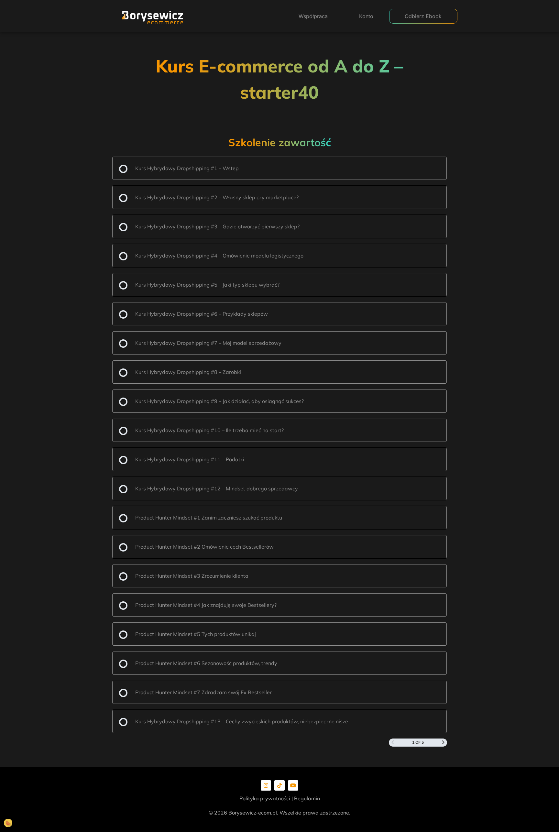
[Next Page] (443, 742)
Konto (366, 16)
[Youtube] (293, 785)
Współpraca (313, 16)
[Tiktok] (279, 785)
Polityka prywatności (264, 798)
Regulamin (307, 798)
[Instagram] (266, 785)
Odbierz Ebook (423, 16)
